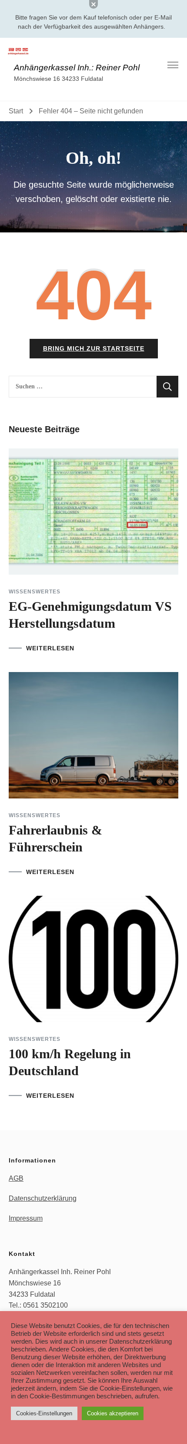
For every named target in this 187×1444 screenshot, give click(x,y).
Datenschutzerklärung (43, 1198)
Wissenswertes (34, 592)
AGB (16, 1178)
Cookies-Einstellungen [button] (44, 1413)
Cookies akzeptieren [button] (112, 1413)
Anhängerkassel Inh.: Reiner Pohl (77, 67)
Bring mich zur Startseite (93, 348)
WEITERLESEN (50, 648)
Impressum (26, 1218)
